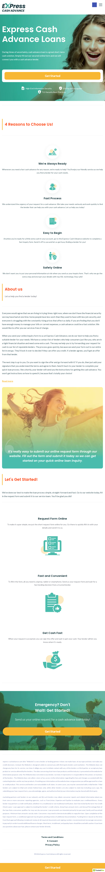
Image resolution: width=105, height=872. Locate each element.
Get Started (52, 75)
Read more (7, 381)
